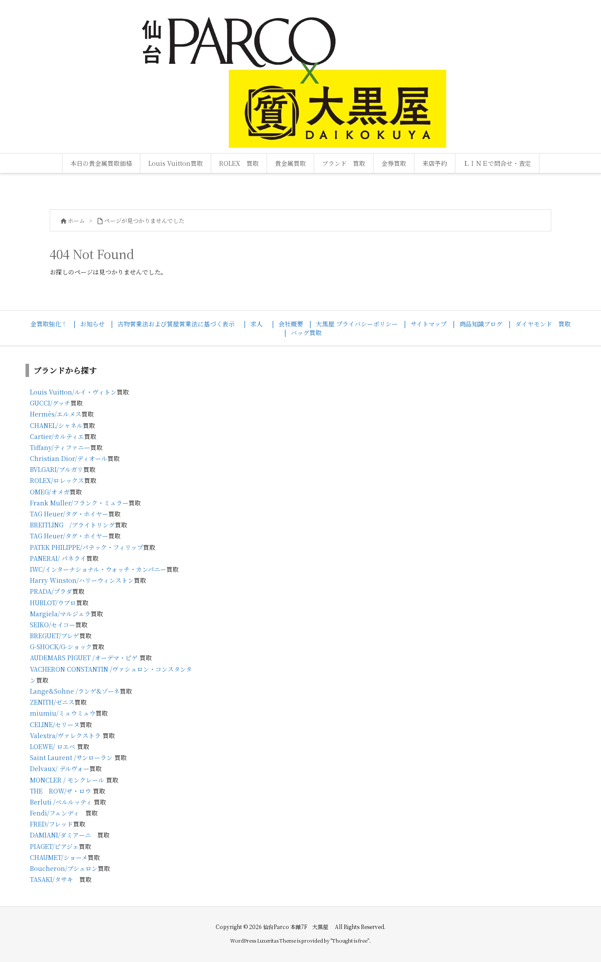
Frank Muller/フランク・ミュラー (79, 502)
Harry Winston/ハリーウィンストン (82, 580)
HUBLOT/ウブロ (53, 602)
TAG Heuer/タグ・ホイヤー (69, 513)
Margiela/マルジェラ (60, 613)
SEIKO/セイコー (52, 624)
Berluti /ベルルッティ (61, 801)
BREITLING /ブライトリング (72, 524)
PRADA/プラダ (51, 591)
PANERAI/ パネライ (58, 558)
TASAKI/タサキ (51, 879)
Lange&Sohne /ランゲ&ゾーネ (75, 691)
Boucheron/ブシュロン (64, 868)
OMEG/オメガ (50, 491)
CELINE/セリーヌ (55, 724)
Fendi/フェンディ (54, 812)
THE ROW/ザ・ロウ (60, 790)
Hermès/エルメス (55, 414)
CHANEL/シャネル (56, 425)
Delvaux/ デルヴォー (59, 768)
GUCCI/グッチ (50, 403)
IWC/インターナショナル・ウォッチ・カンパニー (98, 569)
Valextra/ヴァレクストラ (65, 735)
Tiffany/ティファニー (60, 447)
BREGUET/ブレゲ (54, 635)
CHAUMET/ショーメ (59, 857)
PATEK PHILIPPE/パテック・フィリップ (86, 547)
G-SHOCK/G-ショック (61, 646)
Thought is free (349, 940)
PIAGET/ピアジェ (54, 846)
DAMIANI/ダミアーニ (60, 834)
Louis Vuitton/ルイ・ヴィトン (73, 392)
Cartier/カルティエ (57, 436)
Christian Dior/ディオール (68, 458)
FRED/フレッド (51, 823)
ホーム (76, 220)
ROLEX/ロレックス (57, 480)
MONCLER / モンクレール (67, 779)
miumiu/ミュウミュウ (62, 713)
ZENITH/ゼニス (52, 702)
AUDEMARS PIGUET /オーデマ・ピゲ (84, 657)
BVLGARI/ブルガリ (56, 469)
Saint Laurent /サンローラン (71, 757)
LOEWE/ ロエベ (52, 746)
